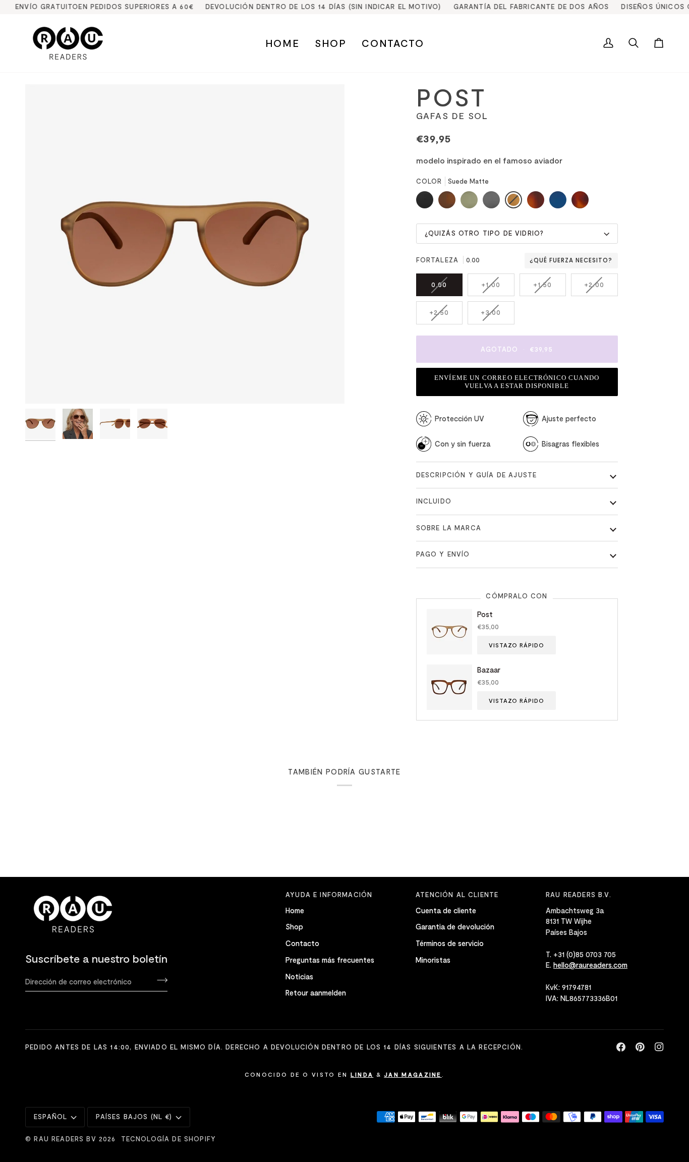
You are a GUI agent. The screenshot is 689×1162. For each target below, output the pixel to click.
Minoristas (433, 959)
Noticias (299, 976)
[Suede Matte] (516, 202)
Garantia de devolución (455, 926)
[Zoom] (44, 385)
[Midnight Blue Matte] (560, 202)
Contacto (302, 943)
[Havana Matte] (580, 202)
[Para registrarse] (159, 980)
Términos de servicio (450, 943)
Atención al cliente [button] (457, 895)
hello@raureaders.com (590, 964)
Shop (294, 926)
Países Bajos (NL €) (134, 1117)
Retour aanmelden (315, 992)
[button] (330, 43)
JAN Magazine (413, 1074)
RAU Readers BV (65, 1139)
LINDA (362, 1074)
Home (294, 910)
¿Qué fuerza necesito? (571, 260)
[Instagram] (659, 1047)
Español (50, 1117)
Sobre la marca (448, 528)
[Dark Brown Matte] (449, 202)
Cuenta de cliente (446, 910)
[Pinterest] (640, 1047)
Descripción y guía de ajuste (476, 475)
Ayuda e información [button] (328, 895)
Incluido (433, 501)
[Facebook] (620, 1047)
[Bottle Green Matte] (472, 202)
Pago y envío (443, 554)
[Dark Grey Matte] (494, 202)
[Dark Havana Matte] (538, 202)
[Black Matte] (427, 202)
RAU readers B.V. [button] (578, 895)
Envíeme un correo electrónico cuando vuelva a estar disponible (516, 382)
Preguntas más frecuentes (329, 959)
